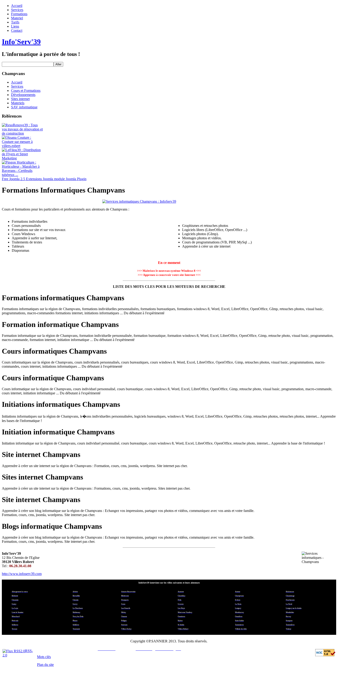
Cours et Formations (25, 90)
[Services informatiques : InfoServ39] (169, 201)
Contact (16, 30)
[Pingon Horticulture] (22, 175)
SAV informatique (24, 107)
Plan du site (45, 665)
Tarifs (15, 22)
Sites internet (20, 99)
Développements (23, 95)
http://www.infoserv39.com (22, 574)
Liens (15, 26)
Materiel (17, 18)
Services (17, 10)
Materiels (17, 103)
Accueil (16, 6)
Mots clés (44, 657)
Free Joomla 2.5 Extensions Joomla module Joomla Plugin (44, 179)
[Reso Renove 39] (22, 133)
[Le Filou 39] (22, 158)
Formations (19, 14)
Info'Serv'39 (21, 42)
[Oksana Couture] (22, 146)
